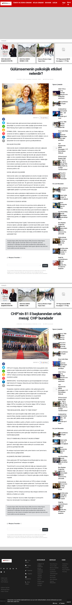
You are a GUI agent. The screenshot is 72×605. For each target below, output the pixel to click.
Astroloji (64, 571)
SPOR (39, 579)
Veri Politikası (4, 582)
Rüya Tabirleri (66, 569)
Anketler (64, 566)
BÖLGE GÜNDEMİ (38, 3)
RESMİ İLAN (40, 581)
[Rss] (17, 568)
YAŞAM (39, 576)
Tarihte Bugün (54, 573)
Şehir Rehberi (53, 579)
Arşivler (29, 573)
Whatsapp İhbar (5, 589)
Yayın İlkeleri (4, 580)
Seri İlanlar (53, 577)
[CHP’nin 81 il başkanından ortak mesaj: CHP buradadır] (25, 343)
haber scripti (3, 603)
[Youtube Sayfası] (11, 568)
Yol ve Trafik (53, 566)
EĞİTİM (39, 585)
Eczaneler (52, 569)
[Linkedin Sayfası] (14, 568)
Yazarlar (29, 570)
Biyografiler (65, 567)
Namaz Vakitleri (54, 567)
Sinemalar (52, 575)
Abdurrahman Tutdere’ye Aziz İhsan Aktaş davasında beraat (62, 241)
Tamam (62, 603)
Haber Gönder (4, 591)
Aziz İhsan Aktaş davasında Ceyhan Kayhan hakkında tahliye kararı (62, 215)
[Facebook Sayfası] (2, 568)
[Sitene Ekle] (5, 572)
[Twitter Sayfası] (4, 568)
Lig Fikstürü (53, 571)
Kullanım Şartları (5, 587)
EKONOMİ (48, 3)
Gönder (45, 265)
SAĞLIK (55, 3)
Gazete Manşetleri (53, 582)
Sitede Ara (65, 564)
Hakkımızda (4, 578)
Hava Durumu (53, 564)
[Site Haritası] (2, 572)
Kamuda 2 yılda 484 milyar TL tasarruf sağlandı (63, 197)
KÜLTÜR (39, 577)
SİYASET (39, 583)
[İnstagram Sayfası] (8, 568)
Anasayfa (3, 40)
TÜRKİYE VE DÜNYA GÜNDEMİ (22, 3)
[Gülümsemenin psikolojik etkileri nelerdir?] (25, 98)
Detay (55, 603)
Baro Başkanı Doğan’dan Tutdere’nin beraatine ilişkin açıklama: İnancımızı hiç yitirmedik (62, 228)
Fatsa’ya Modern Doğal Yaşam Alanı (63, 103)
